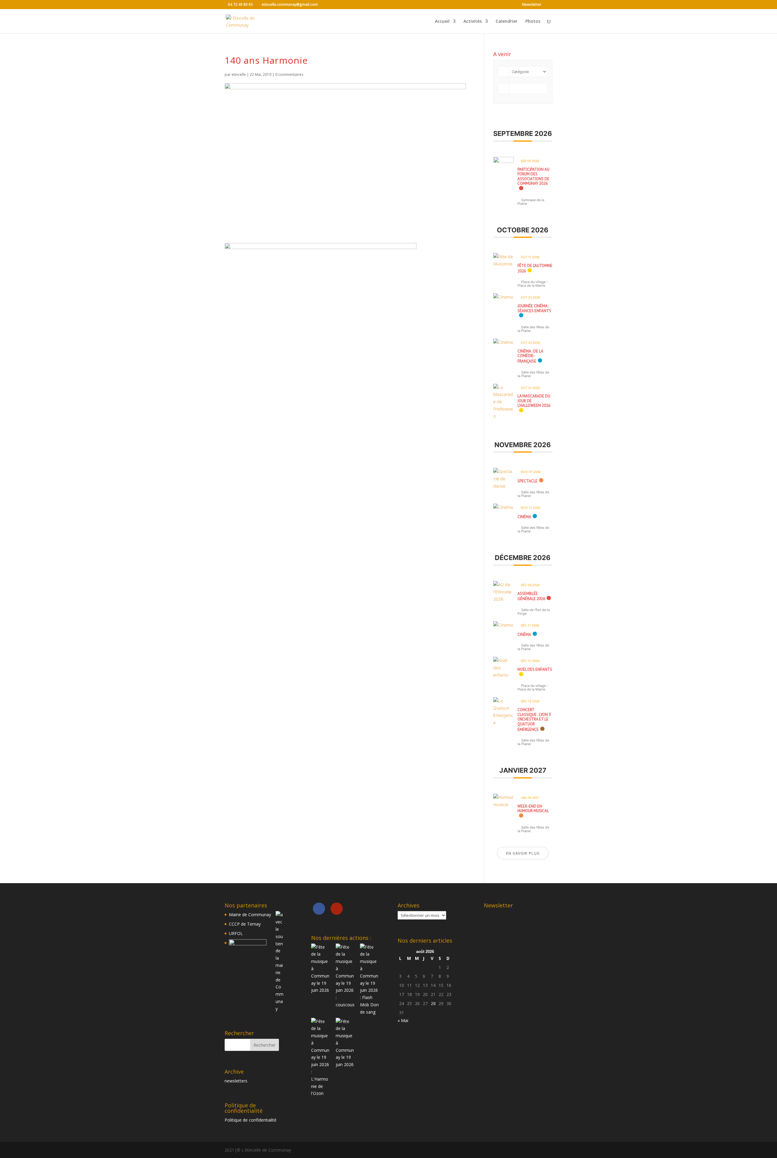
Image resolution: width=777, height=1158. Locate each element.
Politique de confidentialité (251, 1120)
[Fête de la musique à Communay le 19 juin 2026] (321, 969)
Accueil (442, 21)
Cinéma (524, 516)
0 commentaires (289, 74)
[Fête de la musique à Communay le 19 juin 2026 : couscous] (345, 976)
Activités (472, 21)
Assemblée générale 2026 (531, 596)
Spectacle (527, 481)
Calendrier (506, 21)
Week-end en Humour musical (533, 809)
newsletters (236, 1081)
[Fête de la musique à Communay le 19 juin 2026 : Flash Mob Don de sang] (369, 980)
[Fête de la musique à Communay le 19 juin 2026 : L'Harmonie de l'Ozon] (321, 1057)
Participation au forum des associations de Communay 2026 (533, 176)
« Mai (403, 1020)
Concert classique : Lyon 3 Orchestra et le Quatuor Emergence (534, 719)
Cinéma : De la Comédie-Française (530, 356)
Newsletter (531, 5)
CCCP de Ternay (245, 924)
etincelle (239, 74)
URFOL (236, 933)
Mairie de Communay (250, 914)
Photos (532, 21)
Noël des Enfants (534, 669)
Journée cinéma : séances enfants (534, 308)
